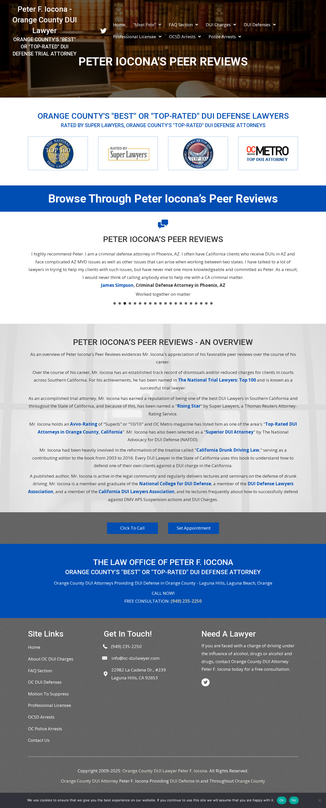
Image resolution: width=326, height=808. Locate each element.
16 (191, 303)
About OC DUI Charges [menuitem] (50, 659)
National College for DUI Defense (175, 484)
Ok (281, 800)
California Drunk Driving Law (227, 450)
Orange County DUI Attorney (89, 781)
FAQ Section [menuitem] (40, 671)
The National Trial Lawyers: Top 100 (217, 380)
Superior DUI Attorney (229, 432)
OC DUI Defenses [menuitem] (45, 682)
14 (181, 303)
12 (170, 303)
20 (211, 303)
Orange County (250, 781)
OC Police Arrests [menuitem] (45, 729)
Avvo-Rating (83, 424)
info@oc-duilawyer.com (135, 658)
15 (186, 303)
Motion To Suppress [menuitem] (48, 694)
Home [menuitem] (34, 647)
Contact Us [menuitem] (39, 740)
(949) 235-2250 (186, 601)
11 (165, 303)
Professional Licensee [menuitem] (49, 705)
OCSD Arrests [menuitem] (41, 717)
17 (196, 303)
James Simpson (117, 285)
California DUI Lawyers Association (136, 491)
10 (160, 303)
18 (201, 303)
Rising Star (188, 406)
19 (206, 303)
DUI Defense (182, 781)
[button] (132, 528)
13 (175, 303)
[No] (319, 800)
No (294, 800)
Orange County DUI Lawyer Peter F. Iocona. (165, 771)
